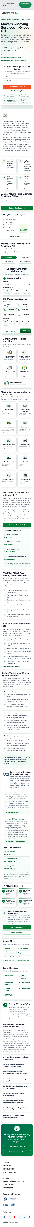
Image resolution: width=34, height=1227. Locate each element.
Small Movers (25, 983)
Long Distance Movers (24, 976)
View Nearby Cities (7, 60)
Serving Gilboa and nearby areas (11, 57)
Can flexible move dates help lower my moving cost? (17, 1087)
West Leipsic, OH (24, 948)
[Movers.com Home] (10, 13)
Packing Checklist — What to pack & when (18, 645)
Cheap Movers (7, 989)
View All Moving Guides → (11, 667)
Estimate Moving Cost (17, 91)
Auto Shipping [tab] (9, 261)
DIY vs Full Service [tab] (25, 261)
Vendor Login (8, 1185)
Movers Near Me (9, 1172)
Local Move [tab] (8, 257)
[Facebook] (4, 1217)
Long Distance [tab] (25, 257)
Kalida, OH (7, 952)
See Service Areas (20, 60)
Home (3, 19)
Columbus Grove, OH (24, 952)
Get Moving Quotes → (17, 87)
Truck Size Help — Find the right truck (19, 648)
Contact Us (7, 1166)
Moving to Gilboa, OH (8, 995)
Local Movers (9, 975)
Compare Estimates (17, 932)
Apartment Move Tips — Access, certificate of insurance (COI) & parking (19, 657)
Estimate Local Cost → (13, 812)
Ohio (22, 19)
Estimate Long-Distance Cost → (16, 841)
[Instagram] (19, 1217)
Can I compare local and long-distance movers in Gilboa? (17, 1065)
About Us (6, 1162)
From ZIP (5, 77)
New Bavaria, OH (24, 960)
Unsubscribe (7, 1188)
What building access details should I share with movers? (17, 1102)
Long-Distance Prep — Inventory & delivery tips (18, 662)
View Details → (15, 236)
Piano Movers (25, 988)
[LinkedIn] (24, 1217)
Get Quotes (25, 4)
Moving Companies (13, 19)
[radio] (7, 291)
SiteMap (5, 1178)
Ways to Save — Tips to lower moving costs (19, 652)
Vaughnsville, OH (9, 957)
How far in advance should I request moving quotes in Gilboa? (17, 1073)
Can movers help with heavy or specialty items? (17, 1094)
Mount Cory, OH (9, 960)
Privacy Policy (8, 1169)
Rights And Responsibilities (14, 1181)
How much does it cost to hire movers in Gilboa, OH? (17, 1025)
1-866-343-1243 (8, 5)
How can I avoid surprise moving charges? (17, 1080)
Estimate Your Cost (17, 525)
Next (24, 330)
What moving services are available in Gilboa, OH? (17, 1058)
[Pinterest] (29, 1217)
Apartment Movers (9, 983)
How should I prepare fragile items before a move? (17, 1109)
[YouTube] (14, 1217)
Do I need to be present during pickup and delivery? (17, 1116)
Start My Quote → (17, 927)
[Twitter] (9, 1217)
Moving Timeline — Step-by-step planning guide (17, 640)
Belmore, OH (22, 957)
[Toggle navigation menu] (31, 13)
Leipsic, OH (8, 948)
